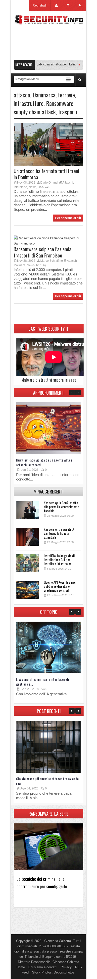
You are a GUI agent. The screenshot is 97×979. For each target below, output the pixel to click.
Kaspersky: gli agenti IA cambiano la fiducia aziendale (59, 533)
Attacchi (67, 182)
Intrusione (20, 187)
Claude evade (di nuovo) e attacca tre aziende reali (47, 781)
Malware (19, 265)
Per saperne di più (68, 218)
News (32, 187)
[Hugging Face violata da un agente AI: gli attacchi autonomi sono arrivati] (48, 453)
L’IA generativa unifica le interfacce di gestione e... (42, 682)
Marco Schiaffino (51, 260)
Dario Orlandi (49, 182)
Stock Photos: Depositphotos (53, 972)
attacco (22, 94)
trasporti (67, 111)
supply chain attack (35, 111)
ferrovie (66, 94)
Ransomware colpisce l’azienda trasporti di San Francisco (42, 252)
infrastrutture (29, 103)
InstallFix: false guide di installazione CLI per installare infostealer (59, 559)
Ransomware (59, 103)
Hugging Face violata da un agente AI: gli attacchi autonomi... (44, 462)
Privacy (66, 967)
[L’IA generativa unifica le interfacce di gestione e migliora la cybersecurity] (48, 672)
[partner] (48, 57)
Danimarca (44, 94)
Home (20, 967)
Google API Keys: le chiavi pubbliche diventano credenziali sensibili (60, 586)
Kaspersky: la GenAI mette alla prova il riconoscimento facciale (61, 506)
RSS (41, 187)
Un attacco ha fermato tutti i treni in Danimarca (46, 174)
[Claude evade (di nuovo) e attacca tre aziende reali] (48, 771)
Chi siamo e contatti (42, 967)
